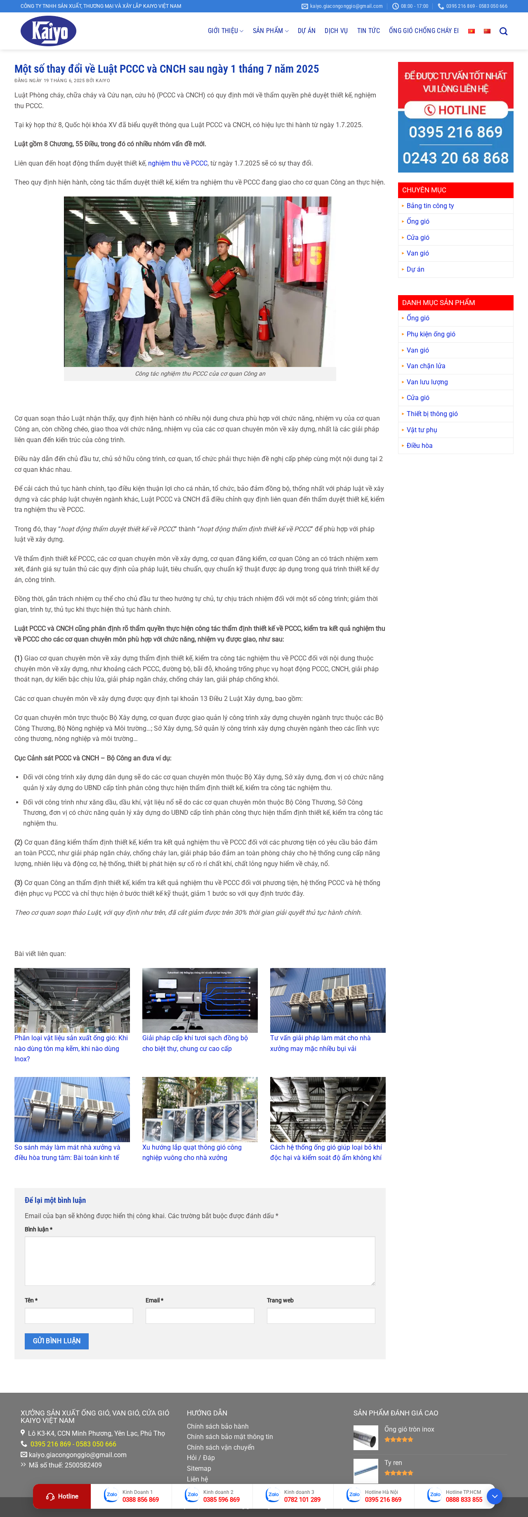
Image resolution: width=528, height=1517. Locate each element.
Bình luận (38, 1229)
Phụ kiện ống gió (431, 334)
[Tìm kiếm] (503, 31)
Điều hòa (420, 446)
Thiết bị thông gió (432, 414)
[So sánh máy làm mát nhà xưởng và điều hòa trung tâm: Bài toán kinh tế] (72, 1109)
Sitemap (199, 1468)
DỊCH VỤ (336, 31)
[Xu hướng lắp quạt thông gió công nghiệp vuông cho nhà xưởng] (200, 1109)
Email (154, 1300)
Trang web (280, 1300)
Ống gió (418, 222)
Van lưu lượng (427, 382)
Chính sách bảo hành (218, 1426)
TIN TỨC (368, 31)
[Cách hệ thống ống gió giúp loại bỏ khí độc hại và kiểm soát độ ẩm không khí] (328, 1109)
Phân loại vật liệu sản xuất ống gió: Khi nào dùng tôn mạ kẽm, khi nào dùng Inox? (71, 1048)
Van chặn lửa (426, 366)
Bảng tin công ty (430, 206)
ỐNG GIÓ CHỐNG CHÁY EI (424, 31)
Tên (31, 1300)
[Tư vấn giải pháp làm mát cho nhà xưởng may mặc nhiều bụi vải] (328, 1000)
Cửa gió (418, 238)
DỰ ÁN (307, 31)
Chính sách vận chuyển (221, 1447)
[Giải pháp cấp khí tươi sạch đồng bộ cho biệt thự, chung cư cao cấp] (200, 1000)
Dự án (415, 270)
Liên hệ (197, 1479)
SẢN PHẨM (268, 31)
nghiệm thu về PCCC (177, 163)
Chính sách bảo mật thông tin (230, 1437)
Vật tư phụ (422, 430)
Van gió (418, 254)
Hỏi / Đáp (201, 1458)
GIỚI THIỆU (223, 31)
